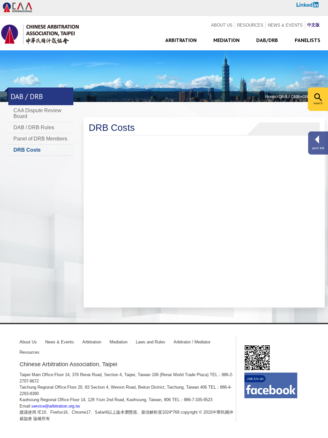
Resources (29, 352)
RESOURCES (250, 25)
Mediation (118, 342)
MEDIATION (226, 40)
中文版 (313, 24)
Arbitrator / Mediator (192, 342)
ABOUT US (222, 25)
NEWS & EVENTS (285, 25)
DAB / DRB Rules (33, 127)
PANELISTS (307, 40)
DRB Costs (27, 150)
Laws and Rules (150, 342)
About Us (28, 342)
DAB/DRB (267, 40)
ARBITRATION (181, 40)
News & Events (59, 342)
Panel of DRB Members (40, 138)
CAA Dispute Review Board (37, 113)
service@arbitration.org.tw (55, 406)
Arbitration (91, 342)
